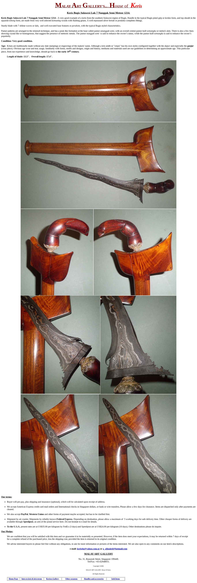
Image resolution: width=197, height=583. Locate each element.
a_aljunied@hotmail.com (115, 549)
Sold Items (115, 579)
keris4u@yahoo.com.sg (88, 549)
